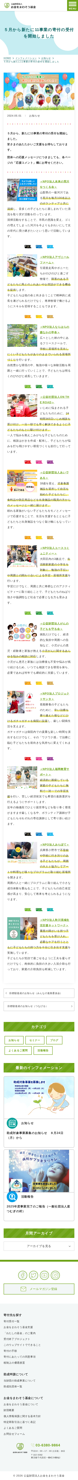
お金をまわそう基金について (21, 1404)
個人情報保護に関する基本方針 (22, 1416)
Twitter (33, 1275)
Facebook (22, 1275)
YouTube (44, 1275)
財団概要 (9, 1410)
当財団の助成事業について (20, 1380)
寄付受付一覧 (12, 1321)
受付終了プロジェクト (17, 1339)
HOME (7, 58)
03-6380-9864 (48, 1445)
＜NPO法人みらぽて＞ (54, 844)
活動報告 (43, 1050)
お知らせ (46, 58)
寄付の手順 (10, 1350)
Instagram (55, 1275)
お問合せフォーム (14, 1433)
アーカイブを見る (39, 1246)
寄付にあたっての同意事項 (20, 1356)
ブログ (54, 1040)
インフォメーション (26, 58)
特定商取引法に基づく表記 (20, 1422)
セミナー (34, 1040)
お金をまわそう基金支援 (18, 1327)
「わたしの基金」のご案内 (20, 1333)
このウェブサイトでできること (22, 1344)
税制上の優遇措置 (14, 1362)
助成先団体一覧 (13, 1386)
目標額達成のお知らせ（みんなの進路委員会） (35, 993)
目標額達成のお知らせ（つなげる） (27, 1006)
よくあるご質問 (18, 1050)
